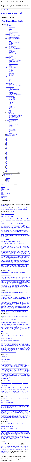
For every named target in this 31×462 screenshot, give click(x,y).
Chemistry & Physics (14, 89)
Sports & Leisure (10, 96)
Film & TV (11, 79)
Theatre (11, 82)
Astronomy (11, 88)
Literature (8, 57)
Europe (11, 126)
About (4, 175)
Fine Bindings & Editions (12, 134)
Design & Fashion (13, 32)
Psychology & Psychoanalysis (16, 94)
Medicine (11, 92)
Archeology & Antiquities (15, 48)
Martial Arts (12, 107)
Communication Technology (15, 115)
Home (2, 185)
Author (6, 207)
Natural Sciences (13, 93)
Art (10, 28)
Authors (5, 136)
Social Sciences (12, 46)
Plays (10, 65)
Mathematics (12, 90)
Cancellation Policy (11, 449)
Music (10, 80)
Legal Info (3, 197)
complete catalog (4, 205)
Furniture (11, 33)
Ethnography (12, 51)
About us (8, 176)
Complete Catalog (10, 135)
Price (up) (23, 207)
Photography (9, 83)
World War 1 (12, 74)
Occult (10, 55)
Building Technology (14, 113)
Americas (11, 122)
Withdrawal (3, 194)
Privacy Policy (4, 196)
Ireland (10, 128)
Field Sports (12, 101)
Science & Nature (10, 87)
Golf (10, 103)
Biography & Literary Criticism (16, 59)
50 (13, 211)
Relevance (25, 209)
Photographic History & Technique (17, 85)
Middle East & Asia (13, 124)
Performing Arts (10, 76)
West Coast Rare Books (12, 13)
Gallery (8, 180)
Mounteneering (12, 131)
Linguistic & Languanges (15, 42)
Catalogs (8, 181)
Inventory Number (9, 209)
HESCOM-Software (5, 452)
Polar (10, 133)
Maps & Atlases (12, 130)
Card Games (12, 98)
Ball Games (12, 97)
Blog (7, 179)
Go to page (14, 443)
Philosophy (11, 43)
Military (11, 70)
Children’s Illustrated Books (15, 35)
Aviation (11, 69)
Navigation (11, 73)
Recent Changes (18, 209)
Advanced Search (7, 174)
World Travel (12, 129)
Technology (9, 112)
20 (11, 211)
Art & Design (9, 25)
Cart (2, 192)
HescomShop (4, 451)
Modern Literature (13, 64)
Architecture (12, 27)
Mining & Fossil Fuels (14, 117)
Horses (10, 105)
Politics (11, 44)
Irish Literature (12, 62)
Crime (10, 50)
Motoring (11, 108)
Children (8, 34)
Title (10, 207)
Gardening (11, 102)
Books (10, 29)
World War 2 (12, 75)
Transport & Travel (13, 119)
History (11, 52)
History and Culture (10, 47)
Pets (10, 110)
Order (7, 239)
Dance (10, 78)
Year (19, 207)
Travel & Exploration (11, 120)
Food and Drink (13, 99)
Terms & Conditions (5, 193)
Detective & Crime (13, 61)
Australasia (11, 125)
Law (10, 41)
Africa (10, 121)
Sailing (10, 111)
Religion (11, 56)
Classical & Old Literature (15, 60)
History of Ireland (13, 53)
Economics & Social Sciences (13, 38)
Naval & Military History (12, 67)
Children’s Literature (14, 37)
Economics (11, 39)
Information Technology (14, 116)
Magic (10, 106)
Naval (10, 71)
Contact (8, 178)
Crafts (10, 30)
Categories (5, 24)
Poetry (10, 66)
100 (15, 211)
